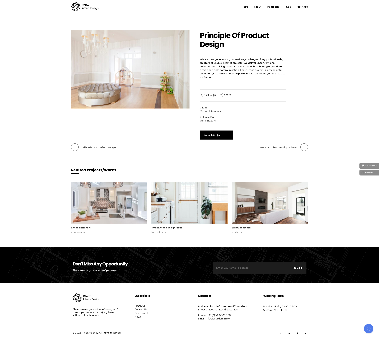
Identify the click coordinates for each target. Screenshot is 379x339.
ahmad (239, 232)
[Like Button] (202, 95)
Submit (297, 268)
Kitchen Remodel (80, 227)
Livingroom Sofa (241, 227)
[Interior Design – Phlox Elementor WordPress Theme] (85, 6)
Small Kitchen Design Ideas (166, 227)
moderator (80, 232)
